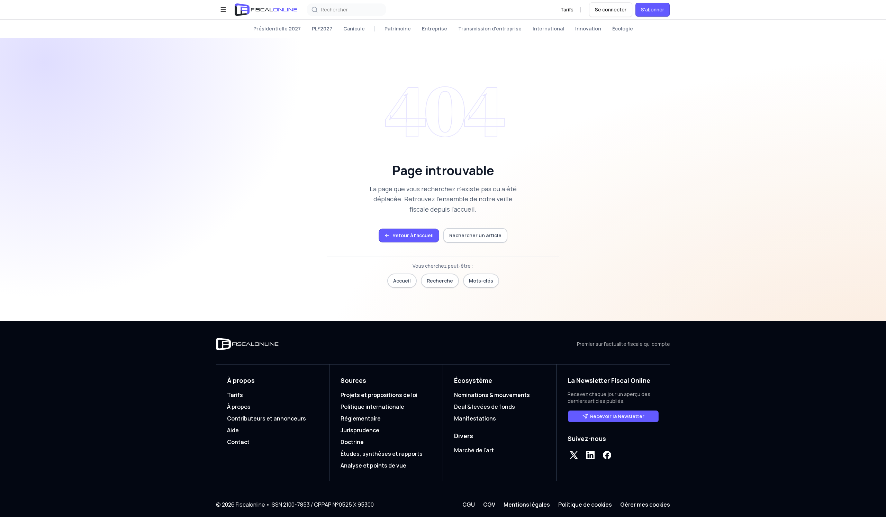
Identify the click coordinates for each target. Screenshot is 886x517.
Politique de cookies (585, 504)
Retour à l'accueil (413, 235)
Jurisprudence (360, 430)
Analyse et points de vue (373, 465)
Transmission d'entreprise (490, 28)
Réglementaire (361, 418)
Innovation (588, 28)
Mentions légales (527, 504)
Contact (238, 442)
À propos (239, 406)
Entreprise (434, 28)
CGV (489, 504)
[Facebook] (607, 455)
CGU (468, 504)
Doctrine (352, 442)
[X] (574, 455)
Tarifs (566, 9)
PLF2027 (322, 28)
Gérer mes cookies (645, 504)
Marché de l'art (474, 450)
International (548, 28)
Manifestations (475, 418)
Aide (233, 430)
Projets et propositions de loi (379, 395)
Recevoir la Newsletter (617, 416)
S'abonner (652, 9)
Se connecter (610, 9)
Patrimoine (398, 28)
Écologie (622, 28)
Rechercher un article (475, 235)
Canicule (354, 28)
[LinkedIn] (590, 455)
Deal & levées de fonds (484, 406)
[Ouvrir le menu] (223, 9)
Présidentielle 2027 (277, 28)
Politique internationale (372, 406)
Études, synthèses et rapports (382, 454)
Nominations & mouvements (492, 395)
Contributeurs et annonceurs (266, 418)
